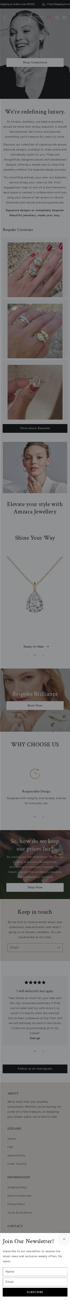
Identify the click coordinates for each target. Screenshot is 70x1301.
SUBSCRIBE (35, 1292)
